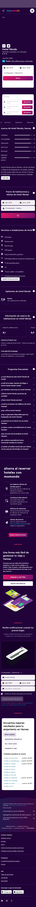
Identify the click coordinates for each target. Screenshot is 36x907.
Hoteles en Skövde (10, 775)
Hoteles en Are (8, 786)
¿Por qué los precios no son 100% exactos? (15, 818)
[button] (3, 11)
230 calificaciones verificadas (22, 61)
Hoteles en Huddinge (11, 780)
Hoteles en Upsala (9, 764)
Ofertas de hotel (10, 826)
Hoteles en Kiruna (9, 769)
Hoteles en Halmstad (10, 778)
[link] (18, 535)
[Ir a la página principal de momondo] (13, 11)
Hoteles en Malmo (9, 772)
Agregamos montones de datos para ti (17, 815)
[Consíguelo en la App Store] (18, 892)
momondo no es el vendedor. (14, 811)
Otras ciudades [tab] (10, 734)
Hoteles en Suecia (7, 828)
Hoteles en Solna (9, 783)
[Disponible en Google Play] (6, 892)
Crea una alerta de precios (18, 523)
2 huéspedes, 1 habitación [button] (13, 73)
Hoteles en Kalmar (9, 766)
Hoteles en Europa (22, 826)
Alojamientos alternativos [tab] (13, 739)
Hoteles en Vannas (19, 828)
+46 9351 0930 (7, 58)
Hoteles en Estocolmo (11, 758)
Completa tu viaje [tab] (11, 748)
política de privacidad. (19, 704)
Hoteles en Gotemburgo (12, 761)
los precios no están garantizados (18, 805)
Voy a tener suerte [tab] (11, 744)
